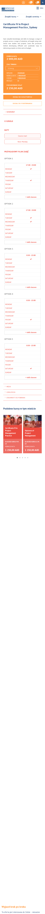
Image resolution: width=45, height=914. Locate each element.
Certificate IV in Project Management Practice (11, 432)
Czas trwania (11, 64)
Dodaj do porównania (22, 103)
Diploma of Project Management (30, 433)
